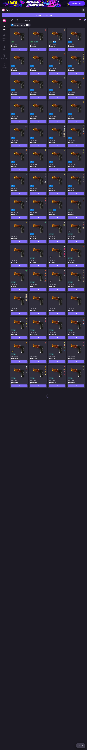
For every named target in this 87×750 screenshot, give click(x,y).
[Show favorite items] (17, 20)
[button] (12, 20)
